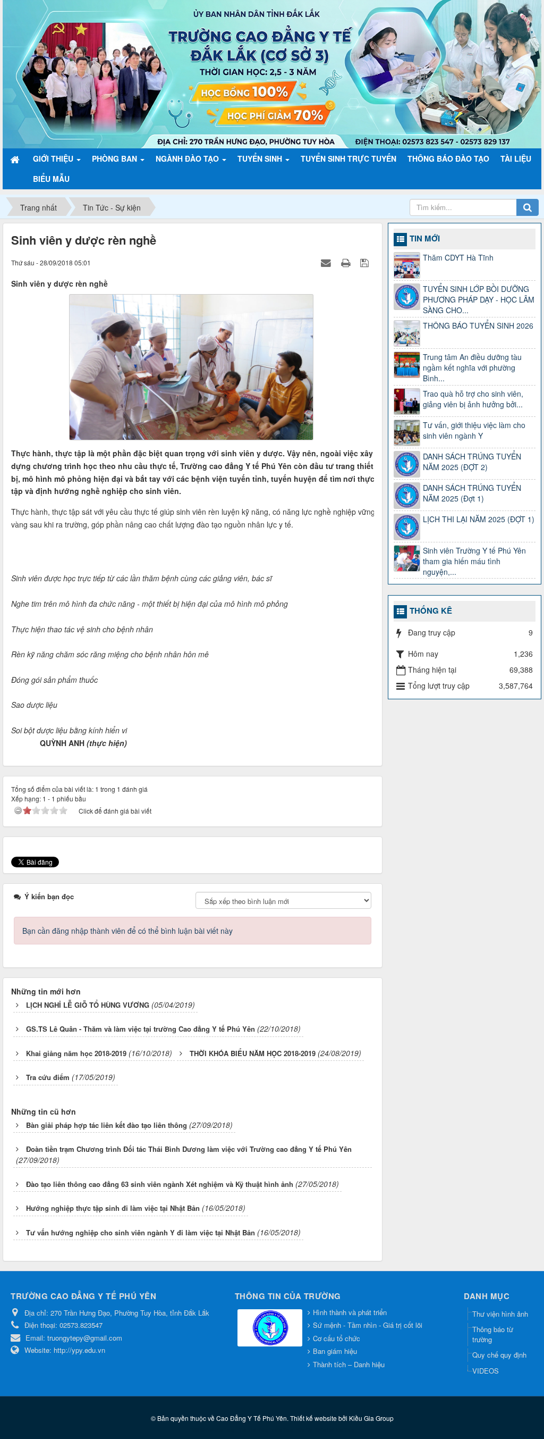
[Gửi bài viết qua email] (327, 262)
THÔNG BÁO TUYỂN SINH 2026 (478, 325)
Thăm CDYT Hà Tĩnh (458, 257)
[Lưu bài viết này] (365, 262)
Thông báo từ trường (492, 1334)
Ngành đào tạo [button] (188, 158)
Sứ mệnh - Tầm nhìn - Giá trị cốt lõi (367, 1325)
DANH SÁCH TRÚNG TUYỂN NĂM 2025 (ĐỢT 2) (472, 461)
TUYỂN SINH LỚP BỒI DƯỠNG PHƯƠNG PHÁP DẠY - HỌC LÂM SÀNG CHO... (478, 299)
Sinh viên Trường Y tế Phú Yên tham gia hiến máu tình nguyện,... (474, 561)
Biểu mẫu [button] (51, 178)
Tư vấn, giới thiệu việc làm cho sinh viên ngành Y (474, 430)
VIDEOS (485, 1371)
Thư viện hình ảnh (500, 1314)
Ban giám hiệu (335, 1351)
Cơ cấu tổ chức (336, 1338)
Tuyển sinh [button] (260, 158)
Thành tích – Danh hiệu (349, 1364)
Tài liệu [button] (515, 158)
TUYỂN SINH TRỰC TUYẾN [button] (348, 158)
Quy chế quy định (499, 1355)
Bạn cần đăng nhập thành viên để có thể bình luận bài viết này (127, 930)
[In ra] (347, 262)
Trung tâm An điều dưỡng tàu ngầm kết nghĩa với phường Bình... (472, 367)
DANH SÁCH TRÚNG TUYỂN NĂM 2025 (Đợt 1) (472, 493)
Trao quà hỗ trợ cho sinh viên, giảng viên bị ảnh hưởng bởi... (473, 398)
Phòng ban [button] (115, 158)
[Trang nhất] (16, 158)
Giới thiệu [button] (54, 158)
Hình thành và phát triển (350, 1312)
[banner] (272, 73)
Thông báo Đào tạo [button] (448, 158)
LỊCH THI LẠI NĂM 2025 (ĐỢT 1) (478, 519)
